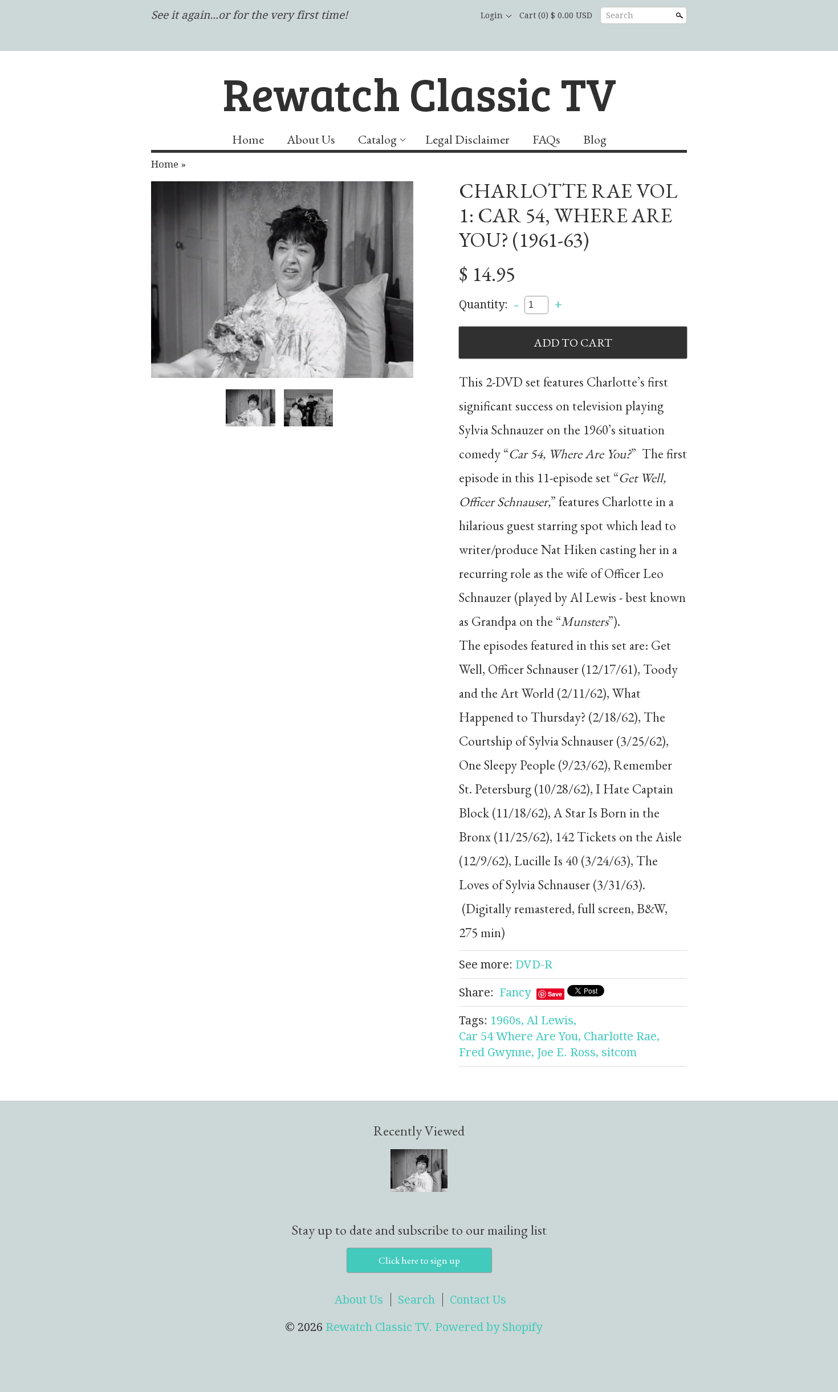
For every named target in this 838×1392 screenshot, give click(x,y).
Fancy (515, 992)
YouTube (458, 16)
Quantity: (483, 304)
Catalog (377, 139)
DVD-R (533, 964)
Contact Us (478, 1299)
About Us (311, 139)
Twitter (438, 16)
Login (492, 15)
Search (619, 15)
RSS (400, 16)
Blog (595, 139)
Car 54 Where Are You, (520, 1036)
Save (555, 994)
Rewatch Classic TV (419, 93)
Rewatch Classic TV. (380, 1327)
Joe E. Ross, (568, 1052)
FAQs (546, 139)
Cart (555, 15)
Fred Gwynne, (496, 1052)
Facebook (419, 16)
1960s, (507, 1020)
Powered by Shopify (488, 1327)
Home (248, 139)
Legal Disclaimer (467, 139)
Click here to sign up (419, 1260)
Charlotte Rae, (622, 1036)
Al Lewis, (551, 1020)
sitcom (619, 1052)
